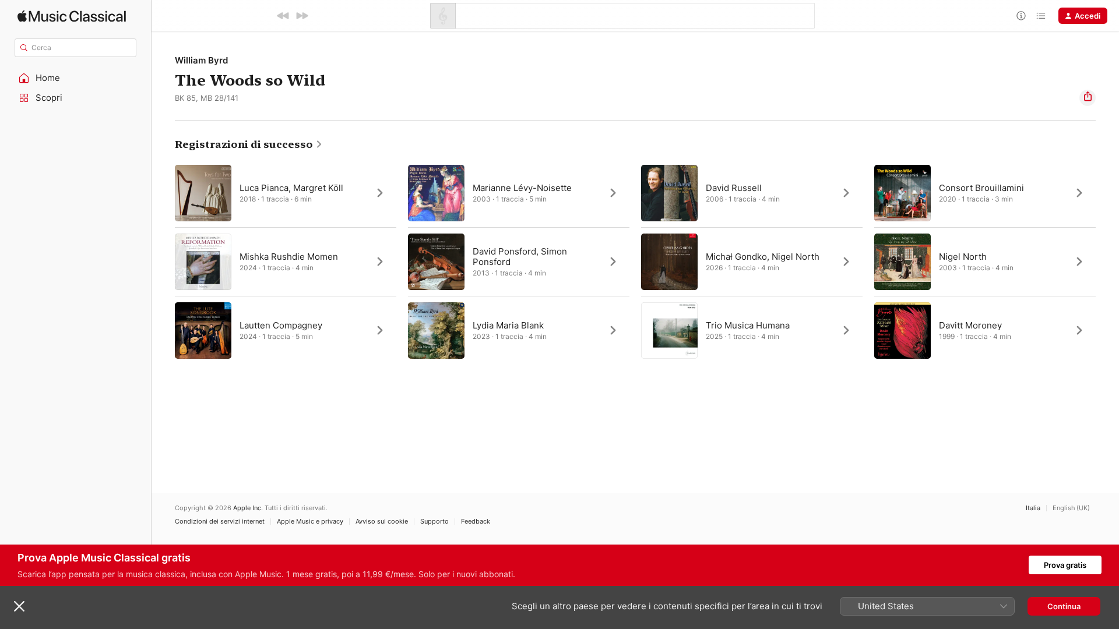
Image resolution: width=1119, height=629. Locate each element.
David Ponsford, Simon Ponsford (520, 256)
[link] (249, 144)
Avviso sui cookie (382, 521)
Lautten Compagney (281, 325)
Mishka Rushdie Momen (289, 256)
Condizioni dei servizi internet (220, 521)
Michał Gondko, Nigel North (762, 256)
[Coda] (1041, 16)
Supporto (434, 521)
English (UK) (1071, 508)
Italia (1033, 508)
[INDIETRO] (283, 15)
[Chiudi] (19, 606)
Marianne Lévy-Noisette (522, 187)
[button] (75, 78)
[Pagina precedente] (163, 261)
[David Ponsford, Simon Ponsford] (518, 261)
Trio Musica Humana (748, 325)
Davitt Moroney (970, 325)
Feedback (475, 521)
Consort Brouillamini (981, 187)
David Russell (734, 187)
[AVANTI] (302, 15)
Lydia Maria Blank (508, 325)
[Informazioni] (1021, 16)
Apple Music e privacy (310, 521)
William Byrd (201, 60)
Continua (1064, 606)
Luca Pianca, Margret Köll (291, 187)
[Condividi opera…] (1087, 98)
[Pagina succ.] (1107, 261)
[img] (71, 16)
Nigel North (963, 256)
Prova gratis (1065, 565)
